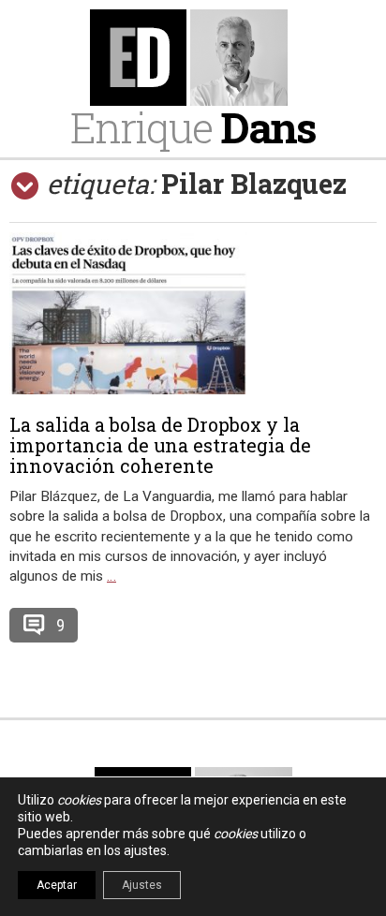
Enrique (193, 127)
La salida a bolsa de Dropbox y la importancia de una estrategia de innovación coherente (160, 445)
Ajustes (142, 885)
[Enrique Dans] (193, 57)
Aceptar (57, 885)
